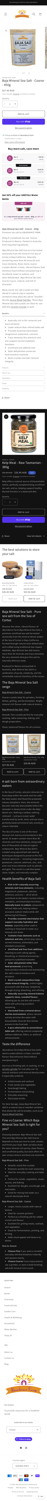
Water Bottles (10, 1329)
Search (7, 1287)
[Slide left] (18, 73)
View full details (34, 536)
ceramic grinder (10, 1069)
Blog (6, 1364)
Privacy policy (34, 1488)
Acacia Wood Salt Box (20, 300)
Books (7, 1293)
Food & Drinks (10, 1305)
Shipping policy (32, 1492)
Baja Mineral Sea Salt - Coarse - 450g (11, 758)
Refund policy (21, 1488)
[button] (6, 14)
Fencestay (8, 1299)
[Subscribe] (37, 1429)
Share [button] (7, 397)
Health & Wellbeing (13, 1317)
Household (9, 1323)
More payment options (23, 128)
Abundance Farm (22, 1484)
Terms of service (18, 1492)
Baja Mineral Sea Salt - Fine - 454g (34, 757)
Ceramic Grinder (19, 306)
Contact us (9, 1358)
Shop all (8, 1335)
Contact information (24, 1496)
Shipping (16, 94)
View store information (15, 142)
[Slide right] (29, 73)
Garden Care (10, 1311)
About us (8, 1352)
